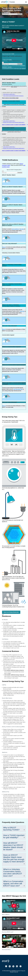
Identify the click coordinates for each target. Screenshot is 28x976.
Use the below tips (17, 389)
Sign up (4, 247)
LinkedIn (10, 67)
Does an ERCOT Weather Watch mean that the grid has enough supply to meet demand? (13, 858)
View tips (21, 229)
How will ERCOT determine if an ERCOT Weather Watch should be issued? (13, 846)
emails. (10, 59)
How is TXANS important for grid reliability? (13, 836)
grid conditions (15, 229)
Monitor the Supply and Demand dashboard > (14, 122)
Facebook (22, 65)
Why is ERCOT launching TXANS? (11, 829)
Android (23, 68)
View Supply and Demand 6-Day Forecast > (13, 95)
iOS (20, 68)
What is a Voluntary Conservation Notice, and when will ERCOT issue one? (12, 872)
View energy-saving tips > (9, 94)
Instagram (4, 67)
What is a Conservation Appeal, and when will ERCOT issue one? (13, 883)
